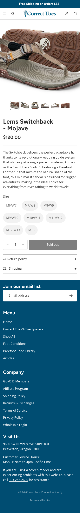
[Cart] (75, 13)
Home (7, 322)
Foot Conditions (14, 344)
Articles (8, 358)
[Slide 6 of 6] (65, 105)
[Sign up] (71, 296)
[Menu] (4, 13)
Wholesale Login (15, 425)
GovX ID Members (16, 381)
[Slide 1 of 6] (14, 105)
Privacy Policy (13, 417)
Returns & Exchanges (18, 403)
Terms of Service (15, 410)
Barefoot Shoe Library (19, 351)
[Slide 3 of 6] (35, 105)
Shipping (15, 268)
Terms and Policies (40, 500)
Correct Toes (33, 492)
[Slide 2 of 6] (25, 105)
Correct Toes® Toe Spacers (23, 329)
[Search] (13, 13)
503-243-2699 (18, 480)
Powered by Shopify (52, 492)
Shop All (9, 336)
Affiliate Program (15, 388)
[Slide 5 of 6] (55, 105)
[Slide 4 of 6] (45, 105)
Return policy (17, 259)
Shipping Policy (14, 396)
